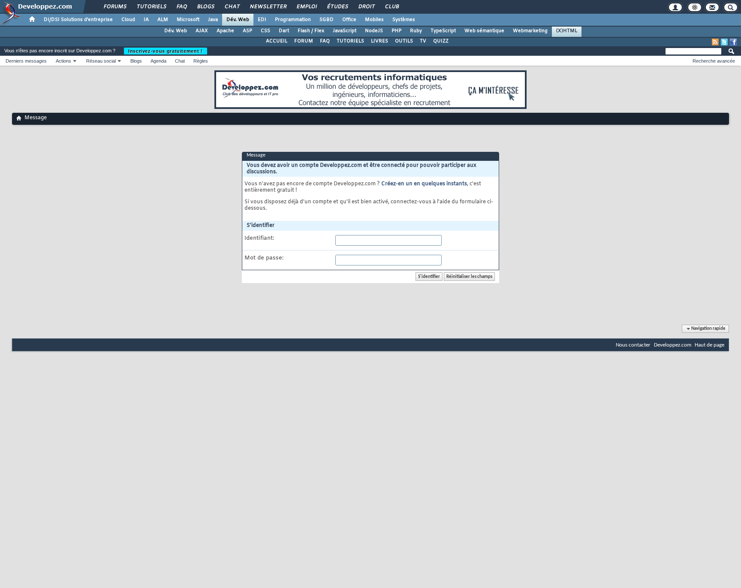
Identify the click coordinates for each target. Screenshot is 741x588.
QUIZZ (441, 41)
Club (391, 6)
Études (337, 6)
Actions (63, 60)
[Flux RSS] (715, 42)
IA (146, 20)
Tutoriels (151, 6)
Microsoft (188, 20)
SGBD (326, 20)
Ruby (416, 31)
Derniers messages (26, 60)
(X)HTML (566, 31)
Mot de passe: (263, 258)
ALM (162, 20)
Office (349, 20)
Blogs (205, 6)
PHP (396, 31)
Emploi (306, 6)
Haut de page (709, 345)
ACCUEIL (276, 41)
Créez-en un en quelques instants (424, 184)
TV (423, 41)
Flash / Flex (311, 31)
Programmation (293, 20)
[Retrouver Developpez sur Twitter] (724, 42)
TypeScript (443, 31)
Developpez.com (672, 345)
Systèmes (403, 20)
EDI (262, 20)
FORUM (303, 41)
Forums (114, 6)
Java (213, 20)
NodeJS (374, 31)
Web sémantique (484, 31)
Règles (200, 60)
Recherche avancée (714, 60)
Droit (366, 6)
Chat (231, 6)
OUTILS (404, 41)
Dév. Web (237, 20)
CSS (265, 31)
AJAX (202, 31)
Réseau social (101, 60)
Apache (225, 31)
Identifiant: (259, 238)
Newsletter (268, 6)
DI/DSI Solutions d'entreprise (78, 20)
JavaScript (344, 31)
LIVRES (379, 41)
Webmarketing (530, 31)
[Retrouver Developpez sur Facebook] (733, 42)
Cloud (128, 20)
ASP (247, 31)
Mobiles (374, 20)
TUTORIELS (350, 41)
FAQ (181, 6)
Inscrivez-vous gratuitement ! (165, 51)
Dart (284, 31)
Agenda (158, 60)
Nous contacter (633, 345)
